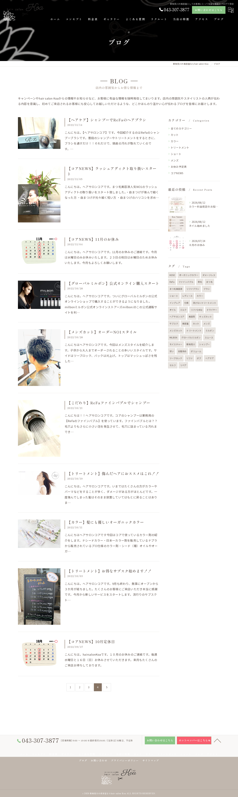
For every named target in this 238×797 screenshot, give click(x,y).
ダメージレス (208, 275)
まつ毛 (209, 281)
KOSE (172, 275)
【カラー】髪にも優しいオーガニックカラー (105, 522)
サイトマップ (150, 760)
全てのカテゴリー (181, 128)
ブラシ (207, 288)
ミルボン (210, 330)
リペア (183, 365)
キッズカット (205, 316)
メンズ (175, 160)
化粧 (186, 302)
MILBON (173, 337)
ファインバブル (186, 281)
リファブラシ (192, 288)
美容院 (192, 316)
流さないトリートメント (204, 302)
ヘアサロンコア (177, 316)
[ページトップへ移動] (217, 740)
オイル (173, 309)
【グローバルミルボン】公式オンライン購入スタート (113, 283)
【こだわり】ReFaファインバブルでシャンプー (108, 402)
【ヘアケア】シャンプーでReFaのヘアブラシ (106, 119)
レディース (187, 295)
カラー (175, 141)
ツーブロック (176, 358)
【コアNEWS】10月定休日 (91, 641)
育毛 (200, 281)
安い (172, 351)
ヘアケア (209, 358)
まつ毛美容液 (176, 288)
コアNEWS (177, 173)
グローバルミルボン (191, 337)
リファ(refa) (196, 309)
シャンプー (204, 344)
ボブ (199, 358)
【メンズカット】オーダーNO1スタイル (102, 332)
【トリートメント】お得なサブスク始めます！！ (109, 571)
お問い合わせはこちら (209, 10)
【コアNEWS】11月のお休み (93, 239)
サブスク (174, 323)
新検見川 (190, 344)
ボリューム (196, 351)
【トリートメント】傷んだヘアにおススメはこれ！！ (113, 473)
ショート (176, 154)
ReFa (172, 281)
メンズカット (176, 330)
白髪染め (182, 351)
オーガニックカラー (188, 275)
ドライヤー (212, 309)
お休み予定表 (179, 166)
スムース (209, 337)
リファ (189, 358)
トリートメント (180, 147)
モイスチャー (176, 344)
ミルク (183, 309)
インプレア (175, 302)
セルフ (173, 365)
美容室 (185, 323)
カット (175, 134)
